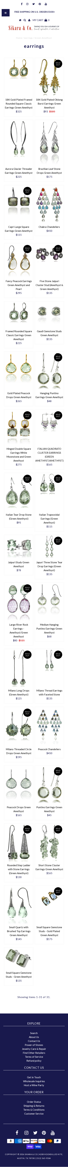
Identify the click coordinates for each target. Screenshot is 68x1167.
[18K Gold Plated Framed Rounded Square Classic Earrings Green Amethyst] (18, 69)
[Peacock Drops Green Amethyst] (18, 783)
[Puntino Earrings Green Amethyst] (49, 785)
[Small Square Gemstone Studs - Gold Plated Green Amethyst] (49, 900)
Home (19, 38)
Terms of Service (34, 1056)
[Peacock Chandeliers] (49, 726)
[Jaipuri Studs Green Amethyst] (18, 547)
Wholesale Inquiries (34, 1081)
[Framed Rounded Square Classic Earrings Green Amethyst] (18, 312)
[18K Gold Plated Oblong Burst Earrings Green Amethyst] (49, 77)
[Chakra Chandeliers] (49, 204)
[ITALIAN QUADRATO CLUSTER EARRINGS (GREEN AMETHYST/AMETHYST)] (49, 421)
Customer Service (34, 1113)
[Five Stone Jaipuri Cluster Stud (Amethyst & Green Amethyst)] (49, 254)
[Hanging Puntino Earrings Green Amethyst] (49, 371)
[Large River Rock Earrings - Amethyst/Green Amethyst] (18, 602)
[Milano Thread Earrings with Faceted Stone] (49, 661)
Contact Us (34, 1040)
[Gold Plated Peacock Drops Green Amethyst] (18, 367)
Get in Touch (34, 1077)
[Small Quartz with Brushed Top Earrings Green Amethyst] (18, 905)
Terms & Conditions (34, 1109)
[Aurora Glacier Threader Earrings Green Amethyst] (18, 139)
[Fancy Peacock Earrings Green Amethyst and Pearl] (18, 260)
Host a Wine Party (34, 1085)
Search (34, 1033)
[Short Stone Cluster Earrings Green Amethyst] (49, 843)
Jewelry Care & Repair (34, 1048)
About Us (34, 1037)
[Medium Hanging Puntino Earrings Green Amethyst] (49, 600)
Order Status (34, 1101)
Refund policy (33, 1060)
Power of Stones (34, 1044)
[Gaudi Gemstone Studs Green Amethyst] (49, 314)
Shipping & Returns (34, 1105)
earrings (28, 38)
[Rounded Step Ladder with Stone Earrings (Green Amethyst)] (18, 843)
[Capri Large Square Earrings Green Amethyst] (18, 200)
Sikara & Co (31, 1154)
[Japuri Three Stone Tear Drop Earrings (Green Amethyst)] (49, 547)
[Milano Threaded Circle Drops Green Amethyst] (18, 726)
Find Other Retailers (34, 1052)
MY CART (41, 20)
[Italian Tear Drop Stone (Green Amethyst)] (18, 492)
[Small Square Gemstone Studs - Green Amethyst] (18, 958)
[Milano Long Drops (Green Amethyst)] (18, 668)
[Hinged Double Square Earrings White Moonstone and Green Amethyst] (18, 427)
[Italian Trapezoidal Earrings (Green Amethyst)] (49, 484)
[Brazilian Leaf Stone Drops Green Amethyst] (49, 143)
